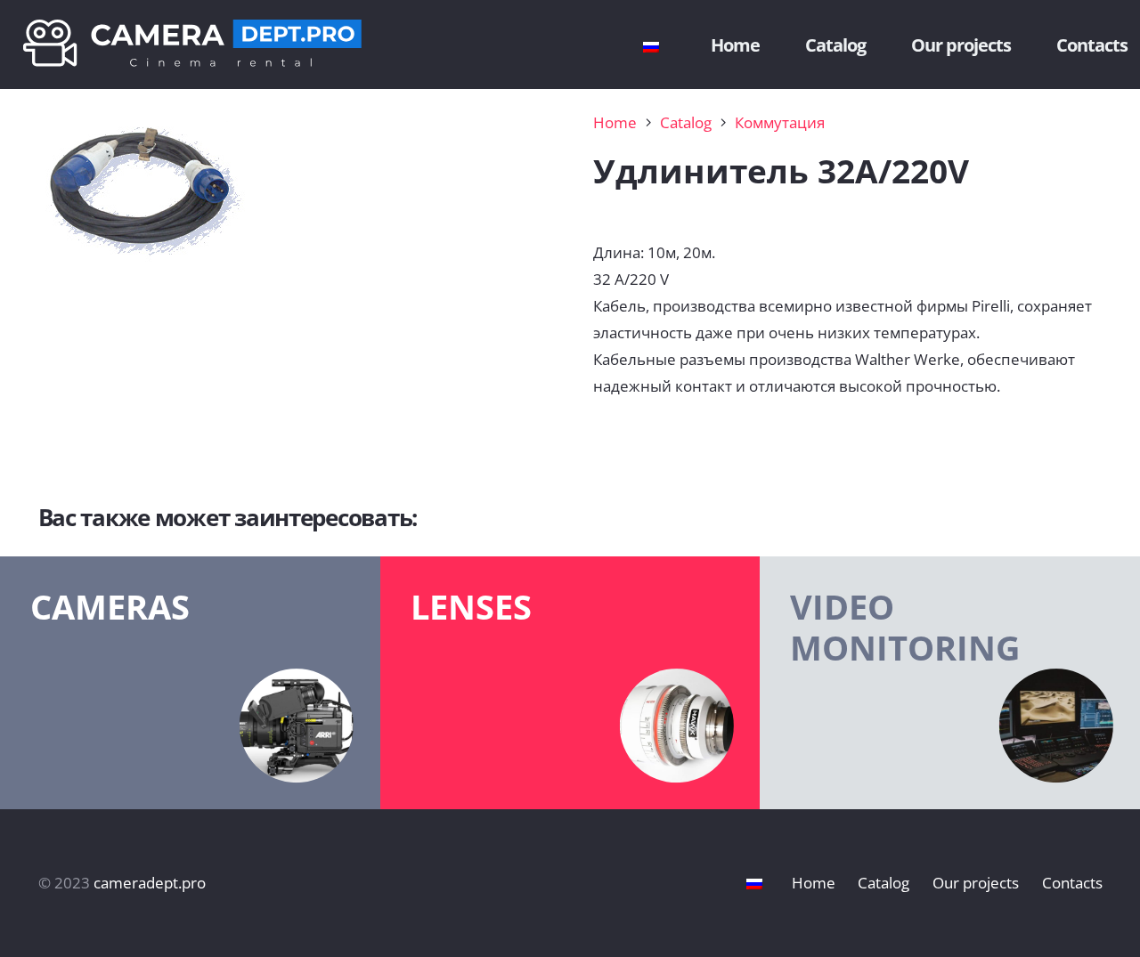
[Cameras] (190, 682)
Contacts (1072, 882)
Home (615, 122)
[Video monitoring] (950, 682)
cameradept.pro (150, 882)
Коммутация (780, 122)
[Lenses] (570, 682)
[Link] (192, 45)
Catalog (686, 122)
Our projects (975, 882)
